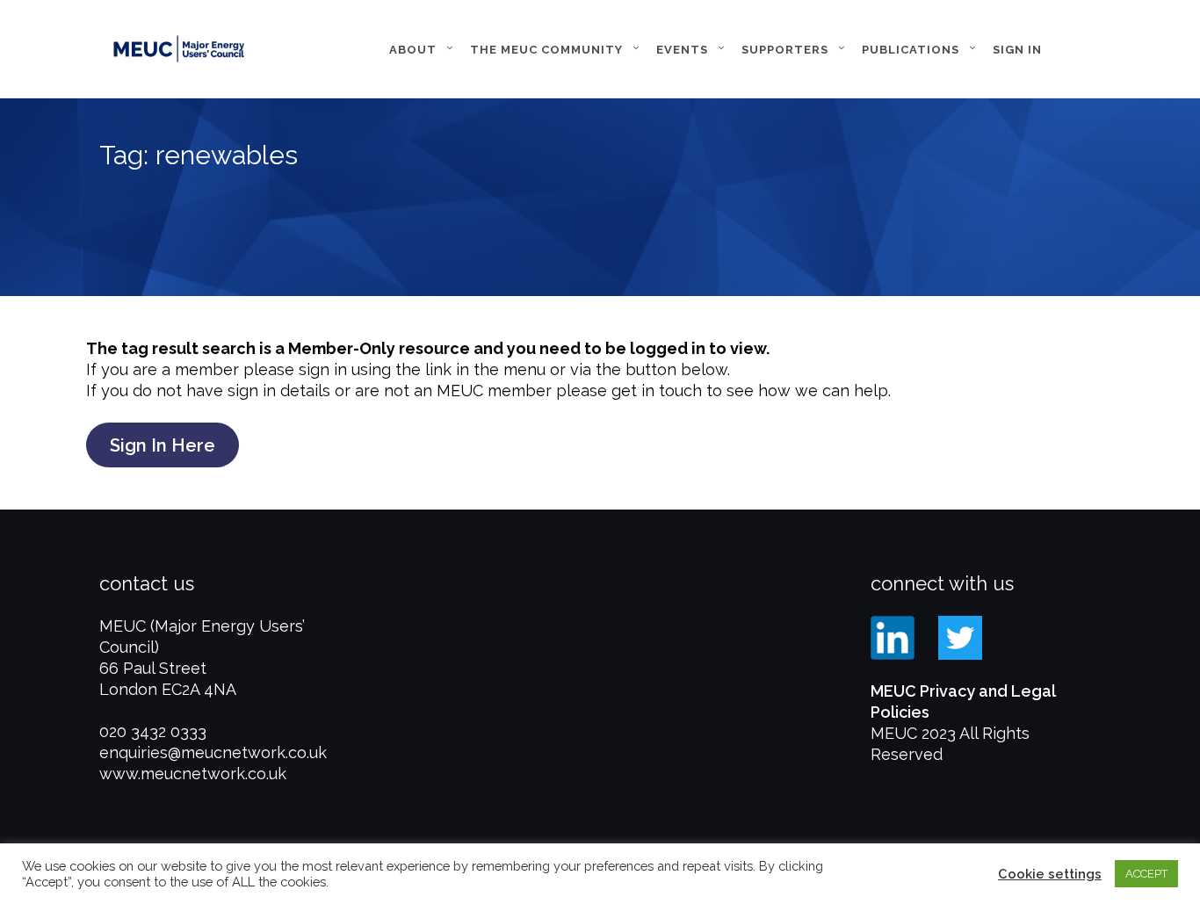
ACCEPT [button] (1146, 873)
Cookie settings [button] (1050, 873)
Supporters (784, 49)
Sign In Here (162, 445)
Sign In (1017, 49)
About (413, 49)
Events (682, 49)
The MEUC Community (546, 49)
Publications (910, 49)
